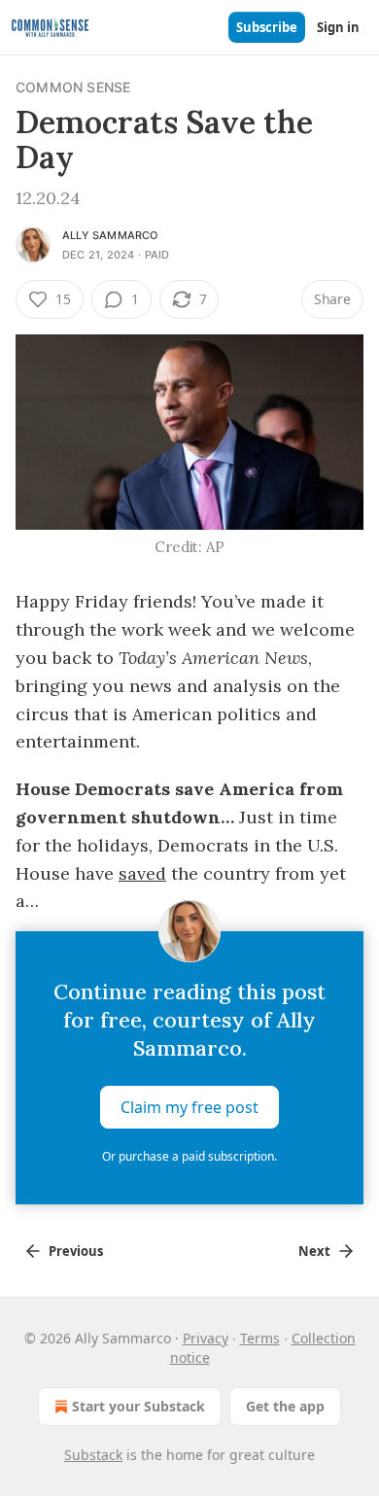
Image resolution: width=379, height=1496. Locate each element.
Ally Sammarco (110, 235)
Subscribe (266, 27)
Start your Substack (138, 1406)
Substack (93, 1454)
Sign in (338, 27)
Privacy (205, 1338)
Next (314, 1251)
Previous (76, 1251)
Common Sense (73, 87)
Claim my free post (189, 1107)
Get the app (285, 1406)
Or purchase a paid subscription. (189, 1156)
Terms (260, 1338)
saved (142, 873)
